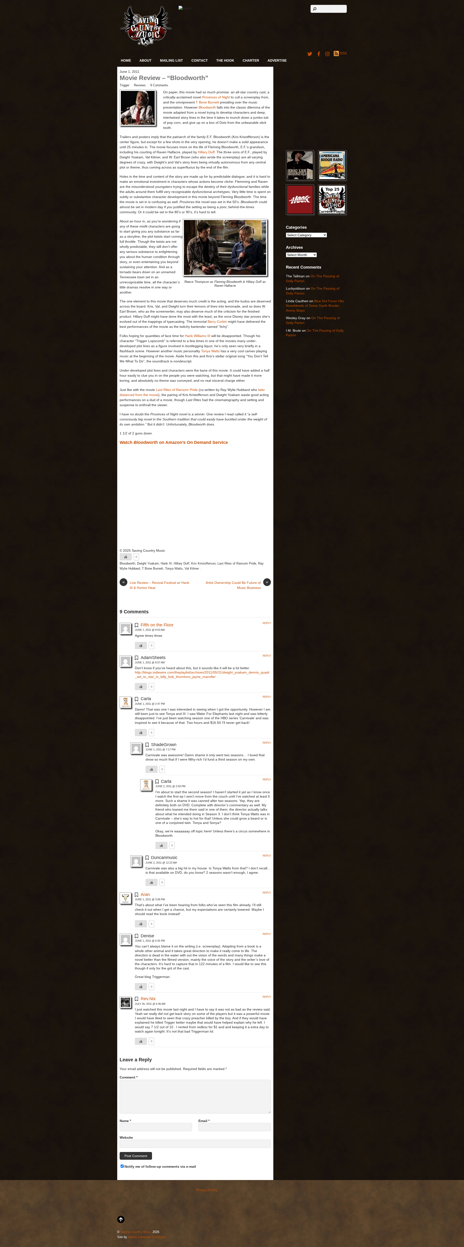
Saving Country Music (136, 1232)
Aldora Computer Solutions (146, 1237)
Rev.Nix (148, 998)
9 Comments (159, 85)
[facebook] (318, 53)
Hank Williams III (197, 336)
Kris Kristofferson (203, 563)
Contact (199, 60)
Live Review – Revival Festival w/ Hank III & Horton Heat (155, 585)
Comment (129, 1077)
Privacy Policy (206, 1190)
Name (125, 1121)
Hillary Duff (206, 152)
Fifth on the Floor (157, 625)
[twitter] (309, 53)
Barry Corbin (217, 321)
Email (204, 1121)
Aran (145, 894)
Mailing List (171, 60)
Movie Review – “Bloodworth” (164, 77)
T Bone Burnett (207, 102)
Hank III (166, 563)
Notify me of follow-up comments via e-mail (160, 1166)
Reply (267, 623)
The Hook (225, 60)
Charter (251, 60)
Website (126, 1137)
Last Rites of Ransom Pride (237, 563)
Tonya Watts (210, 351)
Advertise (277, 60)
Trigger (124, 85)
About (145, 60)
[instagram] (327, 53)
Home (126, 60)
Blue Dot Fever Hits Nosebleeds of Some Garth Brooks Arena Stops (315, 305)
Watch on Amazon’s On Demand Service (174, 442)
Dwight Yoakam (148, 563)
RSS (343, 53)
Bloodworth (207, 107)
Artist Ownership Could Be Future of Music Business (237, 585)
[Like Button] (126, 556)
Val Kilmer (192, 568)
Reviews (140, 85)
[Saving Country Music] (145, 46)
